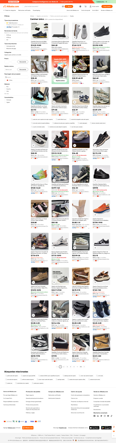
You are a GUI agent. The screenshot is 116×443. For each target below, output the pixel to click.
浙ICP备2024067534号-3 (101, 440)
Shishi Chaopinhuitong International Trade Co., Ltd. (60, 262)
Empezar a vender (98, 398)
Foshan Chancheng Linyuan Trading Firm (39, 226)
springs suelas (61, 379)
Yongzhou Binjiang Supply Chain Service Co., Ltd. (101, 259)
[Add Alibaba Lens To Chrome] (27, 427)
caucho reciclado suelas (39, 126)
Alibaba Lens (11, 427)
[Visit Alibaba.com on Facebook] (94, 416)
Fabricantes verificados (54, 395)
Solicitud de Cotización (54, 398)
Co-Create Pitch (7, 398)
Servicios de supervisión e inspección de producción (33, 408)
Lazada (58, 435)
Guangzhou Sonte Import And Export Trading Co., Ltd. (101, 50)
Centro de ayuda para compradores (80, 395)
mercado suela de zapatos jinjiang (41, 123)
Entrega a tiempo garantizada (33, 401)
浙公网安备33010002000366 (86, 440)
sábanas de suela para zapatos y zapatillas (64, 123)
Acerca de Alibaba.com (9, 391)
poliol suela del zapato (12, 375)
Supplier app (62, 427)
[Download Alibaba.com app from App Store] (94, 427)
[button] (63, 6)
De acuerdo (23, 61)
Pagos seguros (30, 395)
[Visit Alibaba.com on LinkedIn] (98, 416)
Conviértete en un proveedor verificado (101, 405)
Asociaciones (97, 409)
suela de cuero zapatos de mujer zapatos (43, 119)
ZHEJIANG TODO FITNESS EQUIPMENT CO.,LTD (60, 49)
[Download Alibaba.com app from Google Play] (107, 427)
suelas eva (9, 383)
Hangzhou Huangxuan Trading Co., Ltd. (39, 49)
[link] (114, 427)
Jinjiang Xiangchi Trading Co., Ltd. (101, 194)
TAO (71, 435)
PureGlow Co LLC (76, 81)
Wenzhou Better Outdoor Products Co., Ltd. (101, 113)
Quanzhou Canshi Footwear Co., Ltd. (39, 359)
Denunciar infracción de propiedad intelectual (80, 408)
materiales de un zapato (23, 383)
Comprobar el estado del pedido (101, 401)
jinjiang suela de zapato (70, 375)
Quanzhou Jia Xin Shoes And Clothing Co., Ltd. (60, 194)
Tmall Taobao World (50, 435)
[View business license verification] (73, 440)
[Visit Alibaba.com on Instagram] (105, 416)
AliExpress (34, 435)
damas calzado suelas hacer (99, 123)
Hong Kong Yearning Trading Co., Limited (101, 359)
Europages (83, 435)
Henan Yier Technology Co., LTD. (39, 113)
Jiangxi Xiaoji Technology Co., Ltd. (81, 50)
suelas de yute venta (95, 379)
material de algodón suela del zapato (80, 119)
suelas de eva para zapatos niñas (77, 379)
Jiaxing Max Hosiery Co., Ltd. (79, 226)
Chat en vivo (74, 398)
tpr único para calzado (77, 126)
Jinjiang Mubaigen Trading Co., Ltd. (81, 160)
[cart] (86, 6)
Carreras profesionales (9, 404)
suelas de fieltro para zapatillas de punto (50, 375)
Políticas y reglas (30, 412)
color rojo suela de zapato (87, 375)
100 (81, 366)
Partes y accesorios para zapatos (59, 16)
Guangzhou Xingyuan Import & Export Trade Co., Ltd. (39, 295)
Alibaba (32, 16)
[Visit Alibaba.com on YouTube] (108, 416)
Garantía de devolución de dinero (34, 398)
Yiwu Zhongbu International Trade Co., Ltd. (39, 191)
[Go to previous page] (57, 366)
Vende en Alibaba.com (99, 395)
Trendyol (76, 435)
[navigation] (16, 191)
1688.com (40, 435)
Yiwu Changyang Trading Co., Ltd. (39, 328)
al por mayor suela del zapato (46, 379)
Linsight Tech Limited (77, 113)
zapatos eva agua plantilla (29, 375)
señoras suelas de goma (28, 379)
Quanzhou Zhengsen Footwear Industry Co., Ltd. (60, 158)
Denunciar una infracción (77, 412)
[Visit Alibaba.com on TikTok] (111, 416)
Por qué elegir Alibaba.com (10, 395)
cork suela (100, 375)
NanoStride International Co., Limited (39, 260)
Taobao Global (65, 435)
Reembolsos (74, 404)
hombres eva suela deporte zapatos (58, 126)
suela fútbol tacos (62, 119)
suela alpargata (83, 123)
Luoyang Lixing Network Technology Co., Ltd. (81, 259)
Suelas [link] (72, 16)
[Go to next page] (84, 366)
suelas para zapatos (38, 383)
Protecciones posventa (32, 404)
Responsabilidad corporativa (10, 401)
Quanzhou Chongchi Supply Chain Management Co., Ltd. (81, 293)
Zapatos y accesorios (42, 16)
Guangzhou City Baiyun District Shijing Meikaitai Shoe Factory (39, 81)
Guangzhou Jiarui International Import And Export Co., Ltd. (39, 156)
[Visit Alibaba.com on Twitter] (101, 416)
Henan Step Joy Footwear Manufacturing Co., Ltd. (101, 156)
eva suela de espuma (12, 379)
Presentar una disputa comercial (79, 401)
